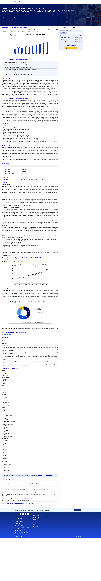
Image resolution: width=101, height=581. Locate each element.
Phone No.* (39, 289)
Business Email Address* (41, 285)
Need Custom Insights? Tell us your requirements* (45, 293)
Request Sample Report (50, 302)
